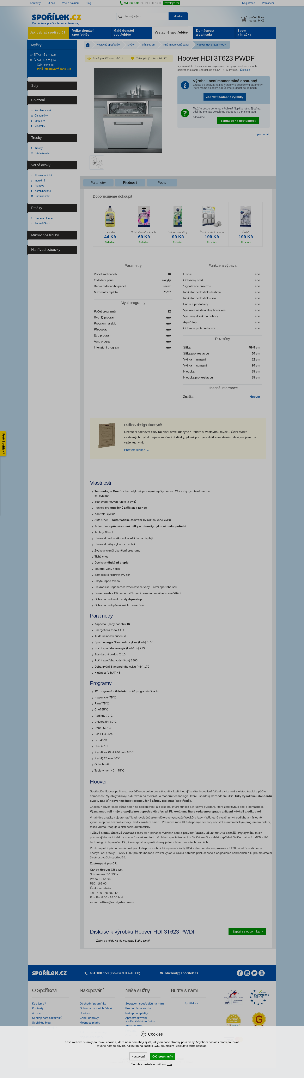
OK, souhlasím (162, 1056)
